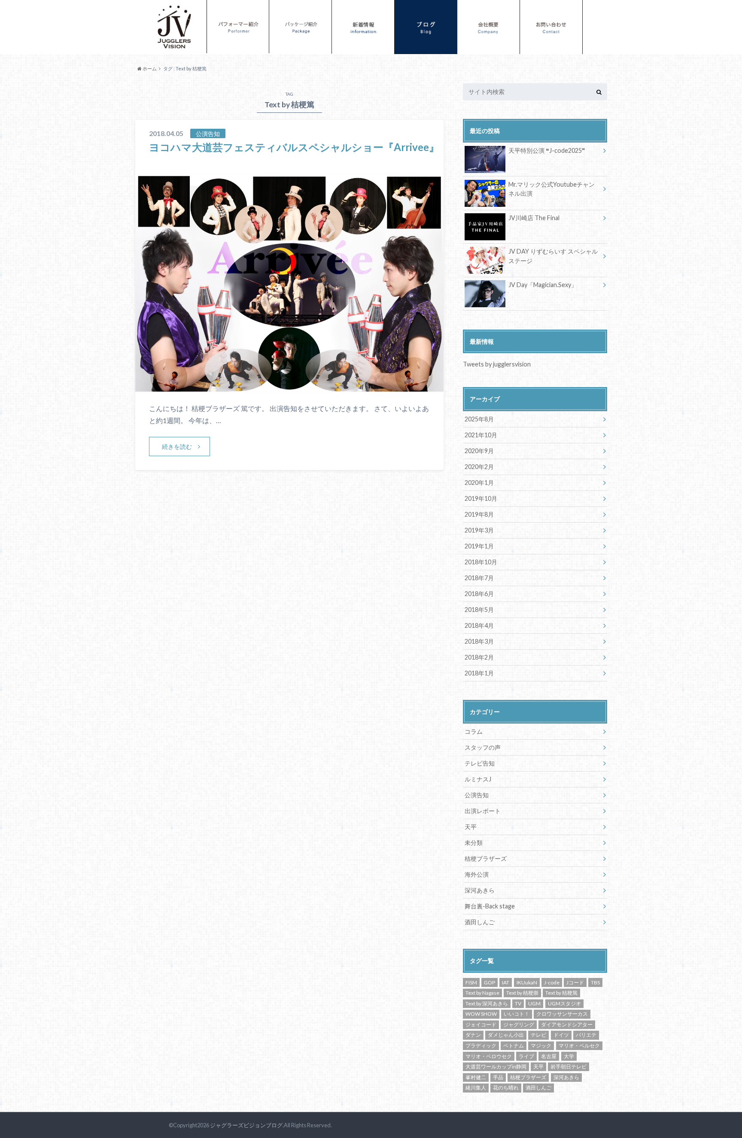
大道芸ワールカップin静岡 (495, 1066)
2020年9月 (479, 450)
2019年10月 (481, 498)
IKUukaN (527, 982)
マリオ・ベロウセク (488, 1056)
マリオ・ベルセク (579, 1045)
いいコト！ (516, 1014)
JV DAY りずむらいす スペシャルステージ (553, 256)
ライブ (526, 1056)
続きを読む (177, 446)
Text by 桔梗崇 (522, 993)
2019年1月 (479, 546)
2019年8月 (479, 514)
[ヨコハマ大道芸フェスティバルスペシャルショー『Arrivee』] (289, 386)
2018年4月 (479, 625)
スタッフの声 (483, 747)
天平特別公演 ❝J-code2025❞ (546, 150)
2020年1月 (479, 482)
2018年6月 (479, 593)
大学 (569, 1056)
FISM (471, 982)
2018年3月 (479, 641)
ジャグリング (518, 1024)
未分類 (474, 842)
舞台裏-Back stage (490, 906)
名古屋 (548, 1056)
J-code (552, 982)
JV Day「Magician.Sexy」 (542, 284)
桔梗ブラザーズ (486, 858)
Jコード (575, 982)
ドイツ (561, 1035)
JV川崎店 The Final (534, 217)
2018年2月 (479, 657)
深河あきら (480, 890)
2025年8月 (479, 419)
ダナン (473, 1035)
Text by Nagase (482, 993)
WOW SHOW (481, 1014)
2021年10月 (481, 435)
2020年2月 (479, 466)
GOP (489, 982)
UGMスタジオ (564, 1003)
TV (518, 1003)
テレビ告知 (480, 763)
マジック (541, 1045)
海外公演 (477, 874)
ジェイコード (480, 1024)
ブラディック (480, 1045)
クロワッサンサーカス (562, 1014)
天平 (471, 826)
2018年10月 (481, 562)
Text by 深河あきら (486, 1003)
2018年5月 (479, 609)
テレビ (538, 1035)
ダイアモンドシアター (567, 1024)
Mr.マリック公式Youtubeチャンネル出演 (551, 189)
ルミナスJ (478, 779)
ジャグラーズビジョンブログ (246, 1125)
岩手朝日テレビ (568, 1066)
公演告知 (477, 795)
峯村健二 (475, 1077)
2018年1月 (479, 673)
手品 (498, 1077)
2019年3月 (479, 530)
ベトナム (513, 1045)
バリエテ (586, 1035)
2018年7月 (479, 577)
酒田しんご (480, 922)
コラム (474, 731)
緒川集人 (475, 1087)
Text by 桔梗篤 (561, 993)
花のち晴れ (506, 1087)
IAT (505, 982)
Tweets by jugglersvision (497, 364)
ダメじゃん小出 (506, 1035)
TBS (595, 982)
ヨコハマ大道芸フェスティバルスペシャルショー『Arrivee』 (294, 147)
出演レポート (483, 810)
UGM (534, 1003)
